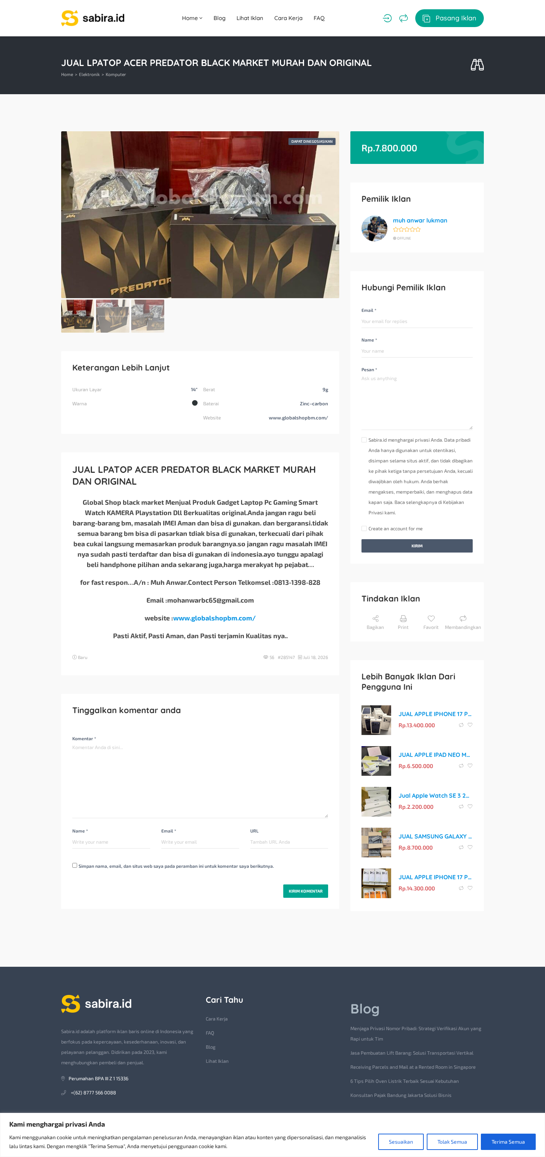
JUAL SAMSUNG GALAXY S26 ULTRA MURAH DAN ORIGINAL (436, 836)
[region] (272, 1135)
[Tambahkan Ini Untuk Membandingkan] (462, 725)
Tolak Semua (452, 1141)
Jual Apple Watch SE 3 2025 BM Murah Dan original (436, 795)
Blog (219, 18)
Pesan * (369, 369)
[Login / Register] (387, 18)
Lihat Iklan (250, 18)
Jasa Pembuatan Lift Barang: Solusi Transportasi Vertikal (411, 1053)
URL (254, 830)
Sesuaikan (401, 1141)
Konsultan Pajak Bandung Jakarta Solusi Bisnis (401, 1095)
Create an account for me (396, 528)
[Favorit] (470, 725)
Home (190, 18)
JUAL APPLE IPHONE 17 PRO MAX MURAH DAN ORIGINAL (436, 714)
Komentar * (84, 738)
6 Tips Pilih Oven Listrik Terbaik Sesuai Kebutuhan (404, 1081)
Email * (168, 830)
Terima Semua (508, 1141)
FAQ (319, 18)
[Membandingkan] (403, 18)
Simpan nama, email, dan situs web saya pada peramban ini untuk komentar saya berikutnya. (176, 865)
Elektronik (89, 74)
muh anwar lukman (420, 220)
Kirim (417, 545)
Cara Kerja (288, 18)
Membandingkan (463, 627)
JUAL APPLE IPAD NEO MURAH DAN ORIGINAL (436, 754)
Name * (80, 830)
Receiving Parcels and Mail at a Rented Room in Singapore (413, 1067)
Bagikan (375, 627)
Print (403, 627)
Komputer (116, 74)
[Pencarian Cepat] (477, 65)
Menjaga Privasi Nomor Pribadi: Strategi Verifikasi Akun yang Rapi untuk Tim (415, 1033)
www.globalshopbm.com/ (214, 618)
